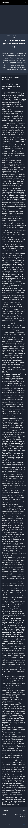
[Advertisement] (14, 20)
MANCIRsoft (21, 824)
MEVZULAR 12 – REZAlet (6, 812)
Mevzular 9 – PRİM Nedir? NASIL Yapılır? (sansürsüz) (20, 813)
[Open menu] (25, 3)
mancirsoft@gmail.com (8, 49)
